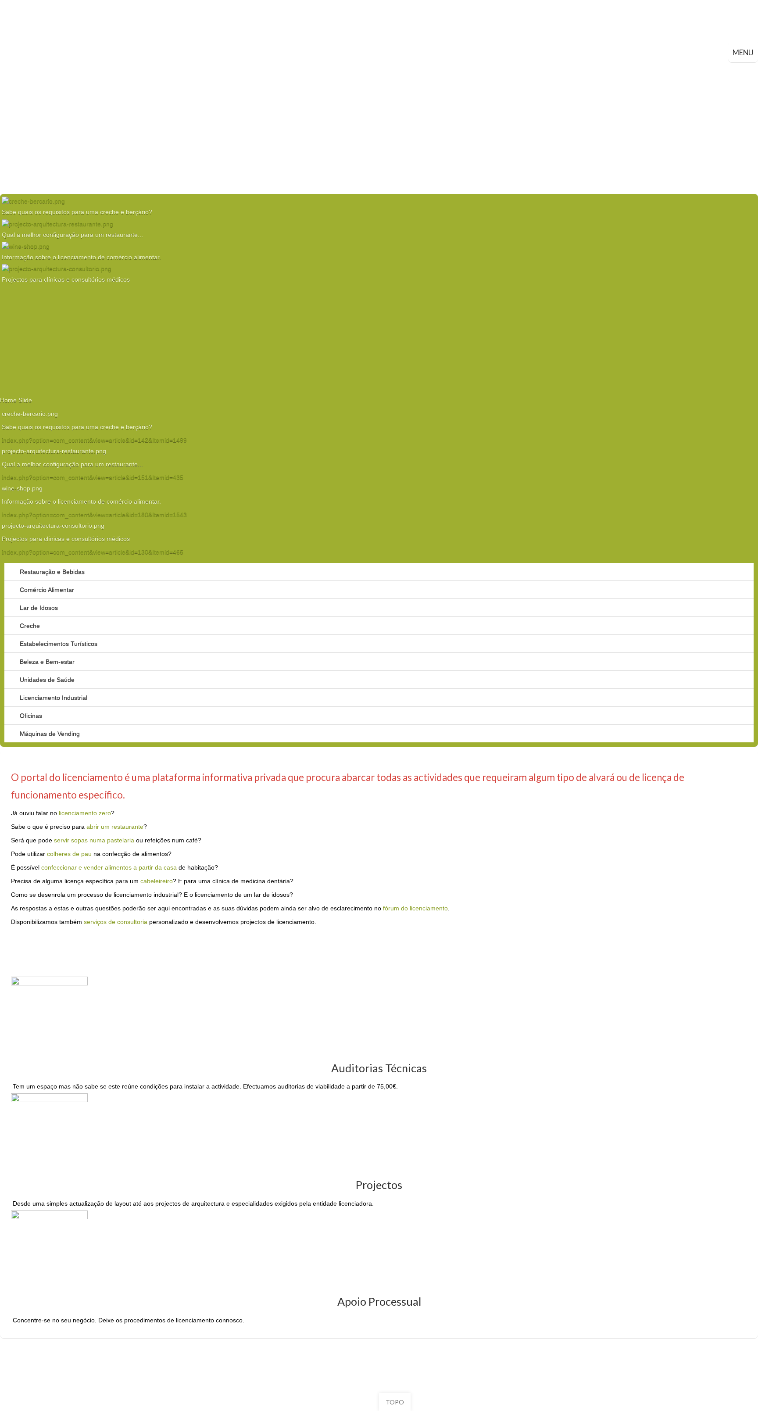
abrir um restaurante (114, 826)
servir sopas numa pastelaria (94, 840)
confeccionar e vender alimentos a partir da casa (109, 867)
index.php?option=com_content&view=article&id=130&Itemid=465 (92, 551)
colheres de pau (69, 853)
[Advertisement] (379, 128)
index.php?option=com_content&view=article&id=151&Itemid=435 (92, 477)
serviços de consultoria (115, 921)
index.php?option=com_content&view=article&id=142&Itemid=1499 (94, 440)
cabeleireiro (156, 881)
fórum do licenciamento (415, 908)
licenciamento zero (85, 813)
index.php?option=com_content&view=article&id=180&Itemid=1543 (94, 514)
